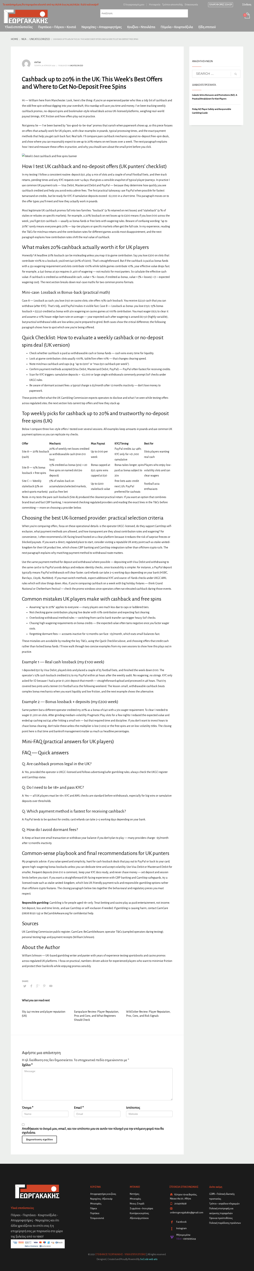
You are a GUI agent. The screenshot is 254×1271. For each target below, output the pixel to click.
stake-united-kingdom (61, 882)
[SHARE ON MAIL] (51, 986)
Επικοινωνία (191, 4)
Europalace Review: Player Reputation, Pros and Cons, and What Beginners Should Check (96, 1015)
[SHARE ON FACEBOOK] (31, 986)
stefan (37, 62)
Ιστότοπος (133, 1107)
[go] (235, 74)
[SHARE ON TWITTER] (25, 986)
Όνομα (27, 1107)
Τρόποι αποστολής (172, 4)
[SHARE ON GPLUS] (38, 986)
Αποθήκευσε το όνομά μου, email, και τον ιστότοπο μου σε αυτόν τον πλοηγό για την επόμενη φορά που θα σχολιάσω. (93, 1130)
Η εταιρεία (154, 4)
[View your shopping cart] (247, 16)
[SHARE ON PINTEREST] (44, 986)
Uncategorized (76, 66)
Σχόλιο (27, 1065)
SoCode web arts (148, 1259)
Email (79, 1107)
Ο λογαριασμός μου (133, 4)
